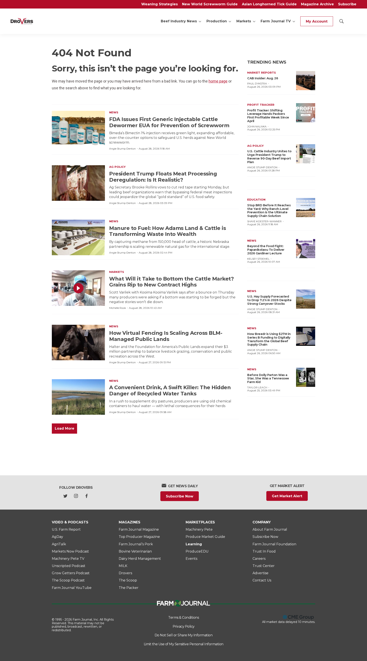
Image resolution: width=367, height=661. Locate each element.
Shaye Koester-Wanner (264, 221)
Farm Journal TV (276, 21)
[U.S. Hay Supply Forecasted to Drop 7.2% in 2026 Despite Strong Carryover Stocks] (305, 299)
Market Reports (261, 72)
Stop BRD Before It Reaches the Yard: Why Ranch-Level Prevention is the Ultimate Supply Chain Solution (269, 210)
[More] (200, 21)
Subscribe (347, 4)
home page (218, 81)
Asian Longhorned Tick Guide (269, 4)
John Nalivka (257, 126)
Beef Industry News (179, 21)
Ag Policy (117, 166)
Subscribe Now (179, 496)
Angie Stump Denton (122, 148)
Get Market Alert (287, 496)
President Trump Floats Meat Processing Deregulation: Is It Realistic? (163, 177)
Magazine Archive (317, 4)
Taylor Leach (257, 387)
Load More (64, 428)
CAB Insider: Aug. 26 (262, 78)
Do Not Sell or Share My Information (184, 635)
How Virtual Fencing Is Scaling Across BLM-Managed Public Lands (165, 336)
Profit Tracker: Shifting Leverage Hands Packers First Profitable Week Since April (268, 115)
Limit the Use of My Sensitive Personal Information (183, 644)
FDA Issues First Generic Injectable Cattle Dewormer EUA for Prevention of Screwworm (169, 122)
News (113, 112)
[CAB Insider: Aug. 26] (305, 80)
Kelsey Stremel (258, 258)
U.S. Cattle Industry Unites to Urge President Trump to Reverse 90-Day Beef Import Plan (269, 156)
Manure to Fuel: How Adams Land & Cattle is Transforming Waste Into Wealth (167, 231)
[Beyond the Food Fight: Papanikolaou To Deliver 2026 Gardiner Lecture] (305, 248)
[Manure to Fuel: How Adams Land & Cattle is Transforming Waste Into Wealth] (78, 237)
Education (256, 199)
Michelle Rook (117, 307)
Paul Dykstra (257, 83)
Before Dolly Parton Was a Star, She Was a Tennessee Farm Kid (268, 378)
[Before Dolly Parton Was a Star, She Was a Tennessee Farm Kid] (305, 377)
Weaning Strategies (159, 4)
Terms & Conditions (183, 617)
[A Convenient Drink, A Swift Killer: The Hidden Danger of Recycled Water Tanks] (78, 397)
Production (216, 21)
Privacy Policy (184, 626)
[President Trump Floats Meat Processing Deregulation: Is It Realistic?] (78, 183)
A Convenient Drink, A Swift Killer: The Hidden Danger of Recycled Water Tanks (170, 390)
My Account (316, 21)
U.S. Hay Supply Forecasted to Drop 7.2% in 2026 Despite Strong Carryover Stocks (269, 300)
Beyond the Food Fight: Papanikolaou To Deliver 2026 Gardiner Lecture (265, 249)
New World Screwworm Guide (210, 4)
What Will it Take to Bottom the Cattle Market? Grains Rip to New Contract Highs (171, 282)
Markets (243, 21)
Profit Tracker (260, 104)
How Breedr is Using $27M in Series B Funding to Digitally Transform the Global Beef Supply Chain (269, 339)
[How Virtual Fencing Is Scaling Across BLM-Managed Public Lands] (78, 342)
